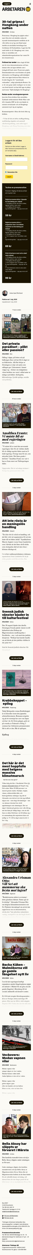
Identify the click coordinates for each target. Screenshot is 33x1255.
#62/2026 (5, 1154)
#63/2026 (5, 707)
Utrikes (12, 32)
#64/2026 (5, 354)
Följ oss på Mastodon (11, 1216)
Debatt (12, 531)
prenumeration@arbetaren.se (15, 1241)
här (21, 1228)
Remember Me (12, 172)
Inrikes (12, 1154)
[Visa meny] (30, 3)
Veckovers (13, 1065)
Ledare (12, 443)
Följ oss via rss (8, 1218)
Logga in (7, 4)
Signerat (12, 893)
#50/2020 (5, 32)
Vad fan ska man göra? (10, 780)
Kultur (12, 622)
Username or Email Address (14, 155)
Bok (11, 354)
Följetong (13, 707)
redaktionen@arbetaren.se (10, 1211)
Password (8, 164)
